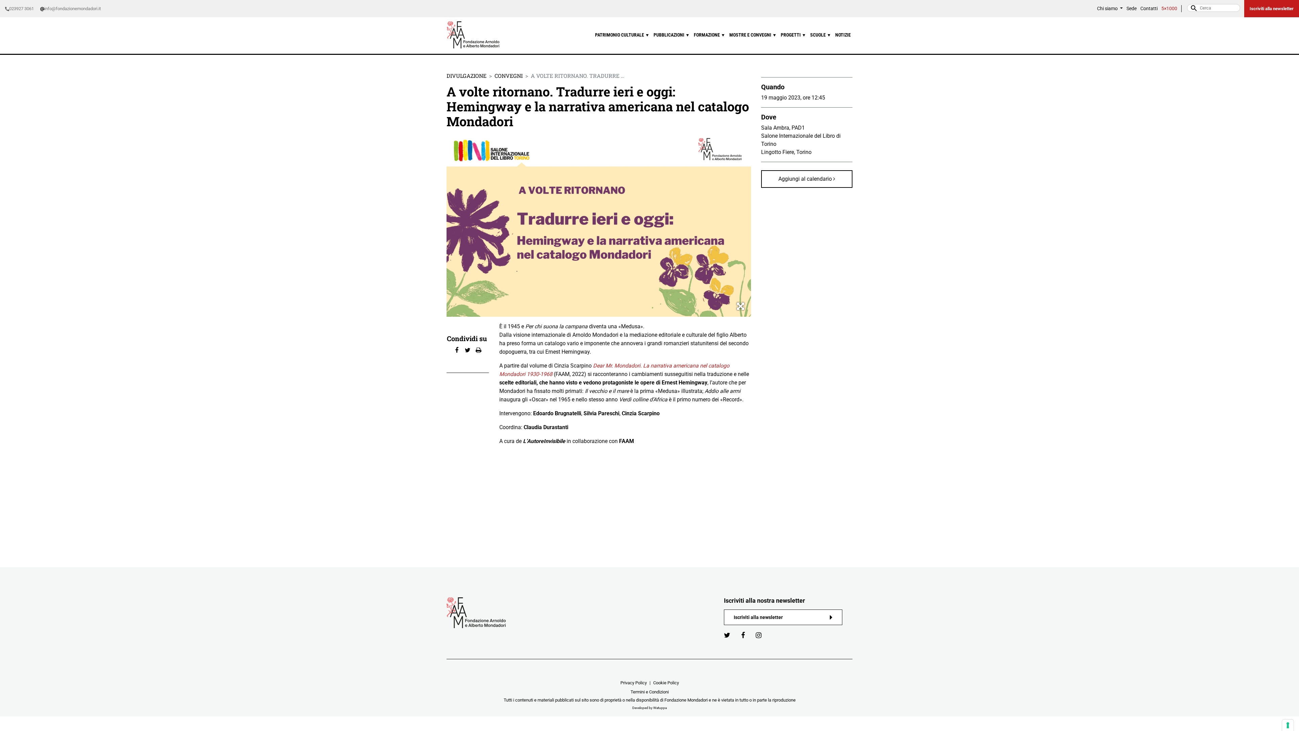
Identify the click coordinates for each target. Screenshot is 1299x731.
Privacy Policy (633, 682)
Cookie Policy (666, 682)
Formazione (709, 35)
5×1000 (1169, 9)
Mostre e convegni (753, 35)
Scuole (820, 35)
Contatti (1149, 9)
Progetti (793, 35)
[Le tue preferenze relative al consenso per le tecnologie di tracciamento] (1288, 725)
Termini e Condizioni (650, 691)
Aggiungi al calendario (805, 179)
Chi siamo (1108, 9)
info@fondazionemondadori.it (72, 8)
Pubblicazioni (672, 35)
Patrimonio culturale (622, 35)
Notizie (843, 35)
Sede (1131, 9)
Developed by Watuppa (649, 708)
